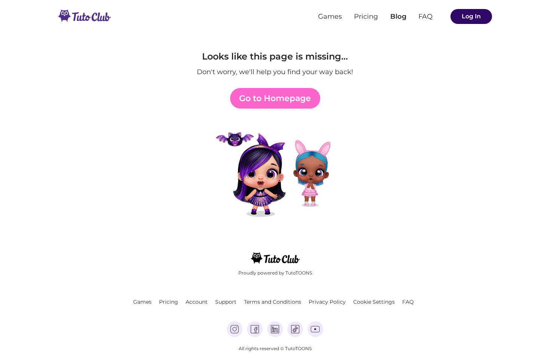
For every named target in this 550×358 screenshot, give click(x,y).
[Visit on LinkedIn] (275, 329)
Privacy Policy (327, 301)
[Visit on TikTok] (295, 329)
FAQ (425, 16)
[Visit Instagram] (234, 329)
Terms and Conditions (272, 301)
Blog (398, 16)
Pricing (366, 16)
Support (225, 301)
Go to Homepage (275, 98)
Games (330, 16)
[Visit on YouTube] (315, 329)
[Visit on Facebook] (255, 329)
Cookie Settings (374, 301)
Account (197, 301)
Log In (471, 16)
